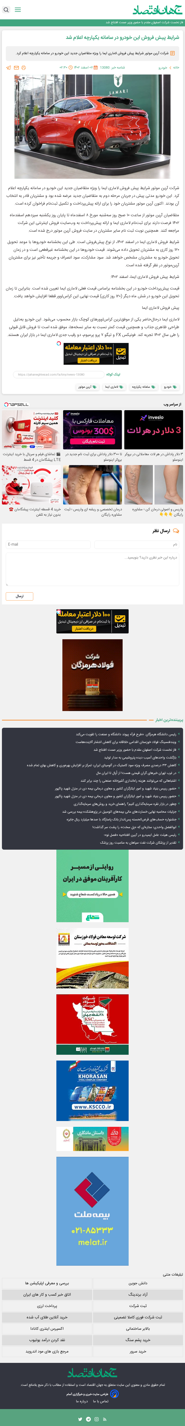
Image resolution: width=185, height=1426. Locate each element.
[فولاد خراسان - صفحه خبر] (92, 1091)
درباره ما (82, 1401)
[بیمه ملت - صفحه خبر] (92, 1211)
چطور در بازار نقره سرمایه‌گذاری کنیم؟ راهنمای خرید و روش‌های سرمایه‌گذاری (125, 804)
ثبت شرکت (138, 1306)
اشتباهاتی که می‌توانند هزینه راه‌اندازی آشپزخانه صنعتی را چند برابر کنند (128, 781)
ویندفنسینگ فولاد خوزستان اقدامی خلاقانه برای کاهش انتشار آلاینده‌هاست (126, 742)
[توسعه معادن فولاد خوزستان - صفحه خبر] (92, 958)
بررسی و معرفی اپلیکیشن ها (47, 1283)
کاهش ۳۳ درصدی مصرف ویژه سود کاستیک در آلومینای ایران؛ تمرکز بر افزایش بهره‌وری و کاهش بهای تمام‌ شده (101, 765)
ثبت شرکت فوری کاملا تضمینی (138, 1317)
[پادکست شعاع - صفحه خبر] (92, 886)
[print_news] (23, 67)
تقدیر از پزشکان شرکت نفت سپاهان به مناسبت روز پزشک (138, 843)
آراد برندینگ (138, 1295)
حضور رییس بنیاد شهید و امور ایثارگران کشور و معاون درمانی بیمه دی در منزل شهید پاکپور (115, 789)
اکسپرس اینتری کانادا (47, 1329)
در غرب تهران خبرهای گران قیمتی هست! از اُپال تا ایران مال (136, 773)
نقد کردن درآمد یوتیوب (47, 1340)
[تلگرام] (9, 68)
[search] (6, 9)
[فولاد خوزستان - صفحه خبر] (92, 1024)
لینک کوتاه (113, 375)
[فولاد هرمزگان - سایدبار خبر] (92, 675)
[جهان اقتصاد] (150, 9)
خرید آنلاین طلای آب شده (47, 1317)
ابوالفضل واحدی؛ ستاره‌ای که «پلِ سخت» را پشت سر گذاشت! (134, 827)
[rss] (104, 1420)
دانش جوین (138, 1283)
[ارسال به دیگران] (16, 67)
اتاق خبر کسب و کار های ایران (47, 1295)
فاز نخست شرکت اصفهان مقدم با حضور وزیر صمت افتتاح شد (134, 750)
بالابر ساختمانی (138, 1329)
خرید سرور (138, 1351)
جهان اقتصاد (94, 1385)
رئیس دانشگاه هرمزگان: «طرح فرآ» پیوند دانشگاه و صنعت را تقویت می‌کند (126, 734)
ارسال (19, 596)
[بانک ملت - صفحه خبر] (92, 1139)
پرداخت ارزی (47, 1306)
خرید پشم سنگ (138, 1340)
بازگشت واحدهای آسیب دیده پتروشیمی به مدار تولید (149, 22)
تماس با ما (101, 1401)
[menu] (17, 10)
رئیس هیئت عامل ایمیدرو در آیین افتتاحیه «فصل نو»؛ (140, 835)
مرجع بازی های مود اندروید (47, 1351)
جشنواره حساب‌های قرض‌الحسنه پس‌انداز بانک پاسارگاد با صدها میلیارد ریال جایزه (121, 820)
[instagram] (96, 1420)
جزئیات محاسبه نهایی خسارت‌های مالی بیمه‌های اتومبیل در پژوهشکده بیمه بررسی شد (119, 812)
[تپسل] (58, 343)
